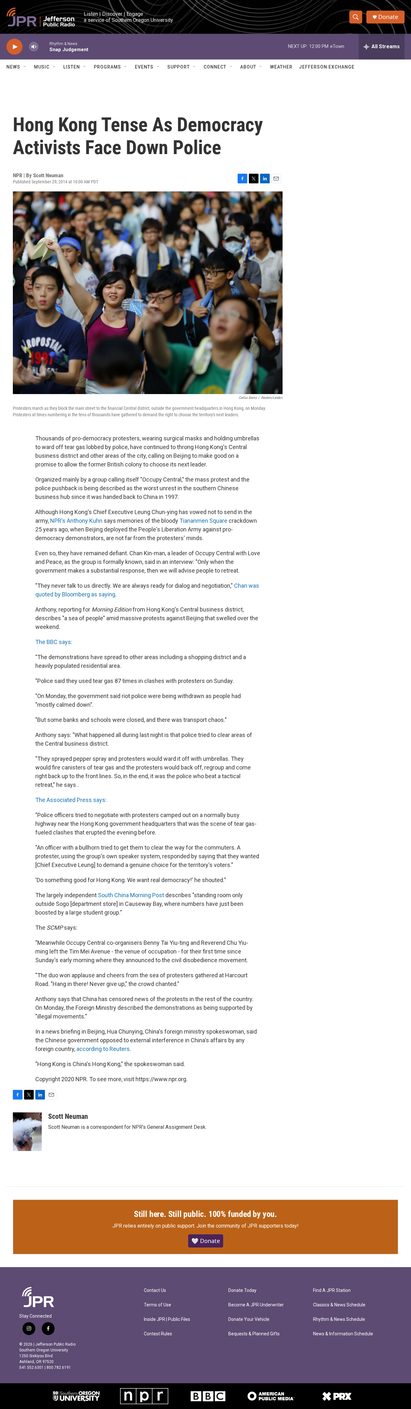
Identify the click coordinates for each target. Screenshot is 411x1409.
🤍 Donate (205, 1241)
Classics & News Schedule (339, 1305)
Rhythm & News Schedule (339, 1319)
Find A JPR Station (332, 1290)
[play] (14, 47)
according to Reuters (103, 1048)
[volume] (33, 47)
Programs (107, 66)
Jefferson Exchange (326, 66)
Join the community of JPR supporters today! (248, 1226)
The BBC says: (53, 642)
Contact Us (155, 1290)
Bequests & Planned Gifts (254, 1333)
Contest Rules (158, 1333)
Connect (215, 66)
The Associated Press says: (71, 800)
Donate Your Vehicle (248, 1319)
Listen (71, 66)
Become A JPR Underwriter (256, 1305)
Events (144, 66)
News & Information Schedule (343, 1333)
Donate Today (242, 1290)
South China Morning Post (131, 895)
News (13, 66)
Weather (281, 66)
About (248, 66)
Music (41, 66)
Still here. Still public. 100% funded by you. (205, 1214)
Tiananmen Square (203, 520)
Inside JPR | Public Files (167, 1319)
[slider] (44, 46)
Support (178, 66)
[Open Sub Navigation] (25, 66)
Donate (388, 17)
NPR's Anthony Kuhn (76, 520)
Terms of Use (157, 1305)
